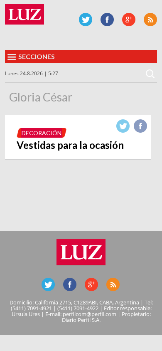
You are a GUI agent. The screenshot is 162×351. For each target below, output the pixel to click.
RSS (150, 19)
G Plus (128, 19)
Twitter (85, 19)
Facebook (107, 19)
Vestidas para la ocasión (70, 145)
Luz (24, 14)
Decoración (41, 132)
